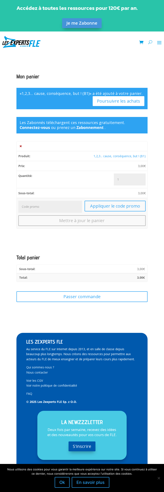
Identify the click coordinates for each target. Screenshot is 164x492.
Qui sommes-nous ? (40, 367)
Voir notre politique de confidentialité (51, 385)
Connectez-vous (35, 127)
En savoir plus (90, 482)
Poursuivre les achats (118, 101)
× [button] (20, 146)
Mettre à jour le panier (82, 220)
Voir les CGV (34, 380)
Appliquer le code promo (115, 206)
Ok (62, 482)
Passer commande (82, 296)
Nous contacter (37, 372)
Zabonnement (90, 127)
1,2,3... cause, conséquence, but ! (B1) (120, 156)
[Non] (159, 478)
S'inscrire (82, 446)
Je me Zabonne (81, 23)
